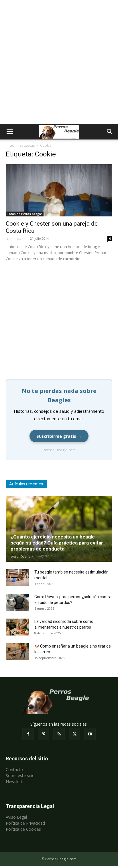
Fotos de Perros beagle (24, 214)
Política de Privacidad (25, 823)
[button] (10, 132)
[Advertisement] (59, 62)
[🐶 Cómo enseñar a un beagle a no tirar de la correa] (17, 651)
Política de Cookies (23, 829)
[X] (74, 734)
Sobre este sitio (20, 775)
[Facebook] (28, 734)
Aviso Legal (16, 817)
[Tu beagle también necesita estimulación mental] (17, 577)
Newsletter (16, 781)
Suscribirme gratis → (59, 436)
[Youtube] (90, 734)
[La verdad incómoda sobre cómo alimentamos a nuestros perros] (17, 627)
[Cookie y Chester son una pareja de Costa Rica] (59, 190)
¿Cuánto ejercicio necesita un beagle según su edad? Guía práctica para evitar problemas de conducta (57, 543)
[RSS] (59, 734)
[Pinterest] (43, 734)
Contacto (14, 769)
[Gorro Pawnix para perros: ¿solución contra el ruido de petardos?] (17, 602)
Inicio (10, 145)
